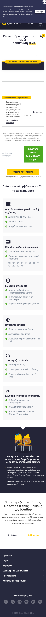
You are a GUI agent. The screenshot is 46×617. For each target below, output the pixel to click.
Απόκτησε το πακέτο (23, 172)
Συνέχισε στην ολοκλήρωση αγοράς (33, 154)
